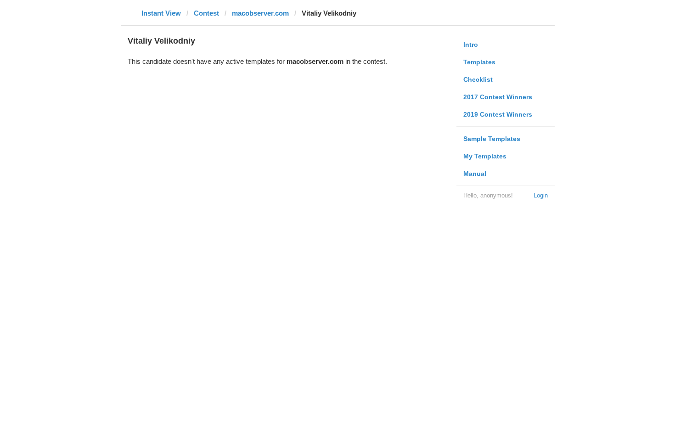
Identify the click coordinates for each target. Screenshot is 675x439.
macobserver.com (260, 13)
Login (541, 195)
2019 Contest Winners (497, 114)
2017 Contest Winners (497, 97)
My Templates (484, 156)
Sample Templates (491, 138)
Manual (474, 173)
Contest (206, 13)
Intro (470, 44)
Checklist (478, 79)
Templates (479, 62)
